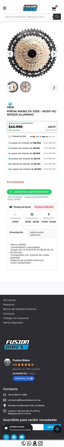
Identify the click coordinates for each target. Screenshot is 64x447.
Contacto (9, 313)
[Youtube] (22, 437)
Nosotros (8, 304)
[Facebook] (14, 437)
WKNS (17, 199)
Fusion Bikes (21, 360)
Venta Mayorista (13, 322)
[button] (54, 54)
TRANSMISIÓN (41, 197)
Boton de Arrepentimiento (19, 309)
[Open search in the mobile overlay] (32, 17)
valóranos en (22, 378)
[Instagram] (6, 437)
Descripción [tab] (16, 232)
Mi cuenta (9, 300)
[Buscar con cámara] (57, 429)
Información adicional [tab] (37, 233)
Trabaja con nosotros (16, 318)
